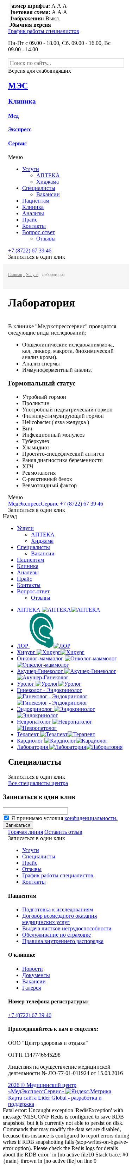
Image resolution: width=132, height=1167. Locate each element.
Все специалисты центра (38, 783)
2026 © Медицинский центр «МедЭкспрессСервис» (42, 1088)
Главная (15, 274)
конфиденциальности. (91, 818)
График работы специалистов (43, 31)
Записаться (18, 825)
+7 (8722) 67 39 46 (29, 250)
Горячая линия (25, 832)
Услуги (32, 274)
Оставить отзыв (63, 832)
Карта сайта (22, 1098)
